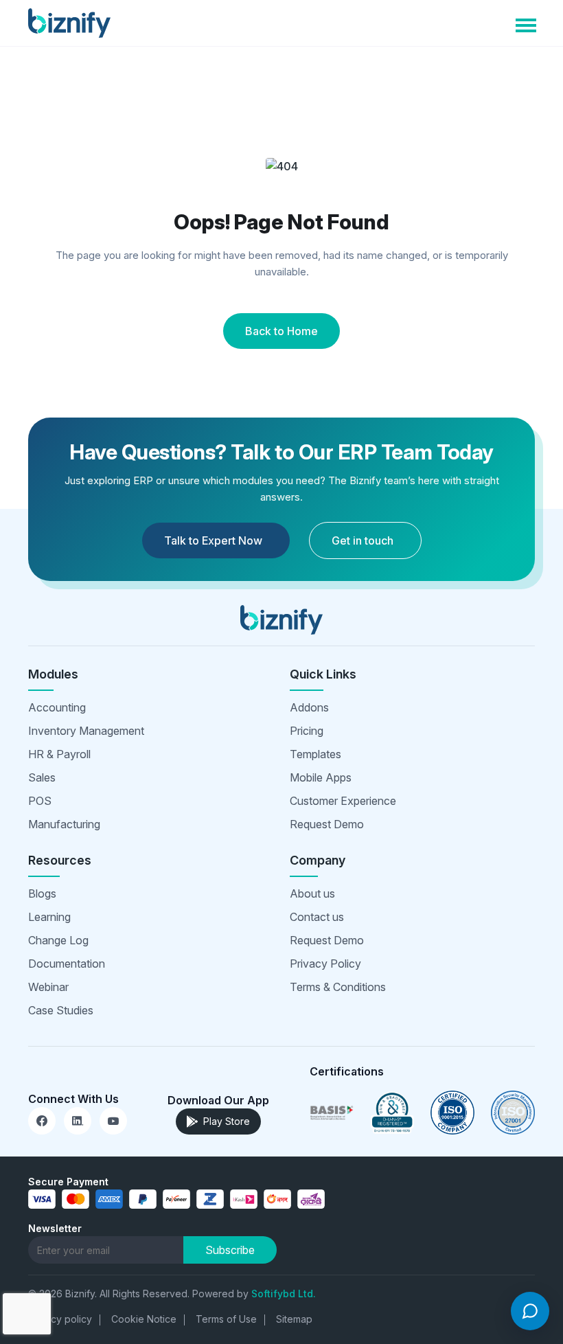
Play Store (226, 1121)
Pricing (306, 731)
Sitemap (294, 1319)
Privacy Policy (325, 963)
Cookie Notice (143, 1319)
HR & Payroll (59, 754)
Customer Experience (343, 801)
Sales (42, 777)
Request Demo (327, 824)
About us (312, 893)
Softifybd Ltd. (283, 1293)
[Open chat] (530, 1311)
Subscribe (230, 1250)
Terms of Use (226, 1319)
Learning (49, 917)
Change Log (58, 940)
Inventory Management (86, 731)
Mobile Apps (321, 777)
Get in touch (362, 540)
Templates (315, 754)
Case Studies (60, 1010)
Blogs (42, 893)
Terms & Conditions (338, 987)
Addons (309, 707)
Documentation (66, 963)
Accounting (57, 707)
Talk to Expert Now (213, 540)
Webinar (48, 987)
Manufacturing (64, 824)
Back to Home (281, 331)
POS (39, 801)
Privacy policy (60, 1319)
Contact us (317, 917)
